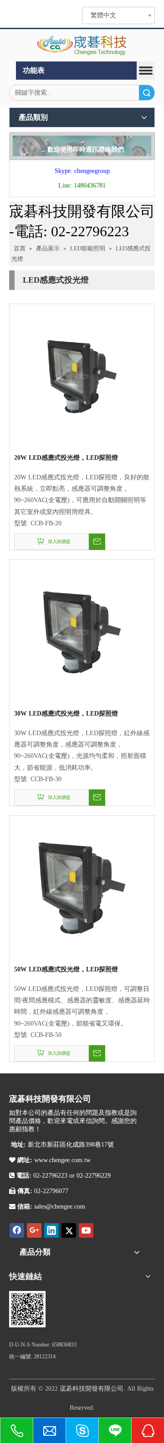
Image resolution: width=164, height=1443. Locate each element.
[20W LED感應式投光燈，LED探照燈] (82, 375)
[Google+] (34, 1230)
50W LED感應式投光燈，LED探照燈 (66, 969)
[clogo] (82, 45)
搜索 (146, 92)
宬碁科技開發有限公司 (91, 1388)
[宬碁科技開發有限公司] (27, 1309)
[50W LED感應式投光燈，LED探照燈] (82, 887)
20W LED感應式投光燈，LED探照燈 (66, 457)
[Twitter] (69, 1230)
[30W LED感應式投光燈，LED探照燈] (82, 631)
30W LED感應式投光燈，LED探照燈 (66, 713)
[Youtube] (86, 1230)
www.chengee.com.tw (61, 1160)
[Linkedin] (51, 1230)
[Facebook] (17, 1230)
